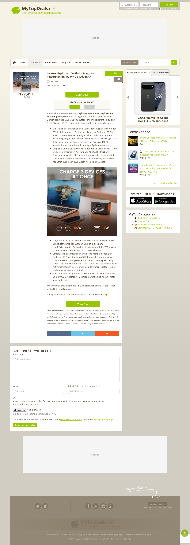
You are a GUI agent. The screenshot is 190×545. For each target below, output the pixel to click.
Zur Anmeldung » (157, 504)
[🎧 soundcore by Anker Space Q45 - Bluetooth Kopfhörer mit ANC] (133, 155)
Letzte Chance (82, 62)
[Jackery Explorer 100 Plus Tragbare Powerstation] (26, 85)
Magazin (66, 62)
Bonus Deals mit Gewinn (149, 224)
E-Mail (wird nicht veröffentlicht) (84, 386)
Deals (22, 62)
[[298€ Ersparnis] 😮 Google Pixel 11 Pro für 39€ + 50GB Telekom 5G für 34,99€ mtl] (152, 96)
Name (16, 386)
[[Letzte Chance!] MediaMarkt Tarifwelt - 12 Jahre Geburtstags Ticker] (133, 141)
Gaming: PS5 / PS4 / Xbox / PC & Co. (154, 227)
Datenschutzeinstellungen (138, 534)
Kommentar (18, 354)
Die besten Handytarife (148, 217)
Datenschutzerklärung (71, 419)
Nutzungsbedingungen (102, 419)
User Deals (35, 62)
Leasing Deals (144, 221)
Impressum (52, 534)
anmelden (168, 4)
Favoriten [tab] (138, 72)
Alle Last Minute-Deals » (165, 183)
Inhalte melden (91, 534)
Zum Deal (82, 94)
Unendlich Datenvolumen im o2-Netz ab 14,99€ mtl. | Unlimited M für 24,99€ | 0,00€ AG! (158, 168)
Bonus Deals (51, 62)
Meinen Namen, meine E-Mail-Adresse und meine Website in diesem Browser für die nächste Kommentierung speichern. (59, 403)
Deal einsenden (130, 62)
